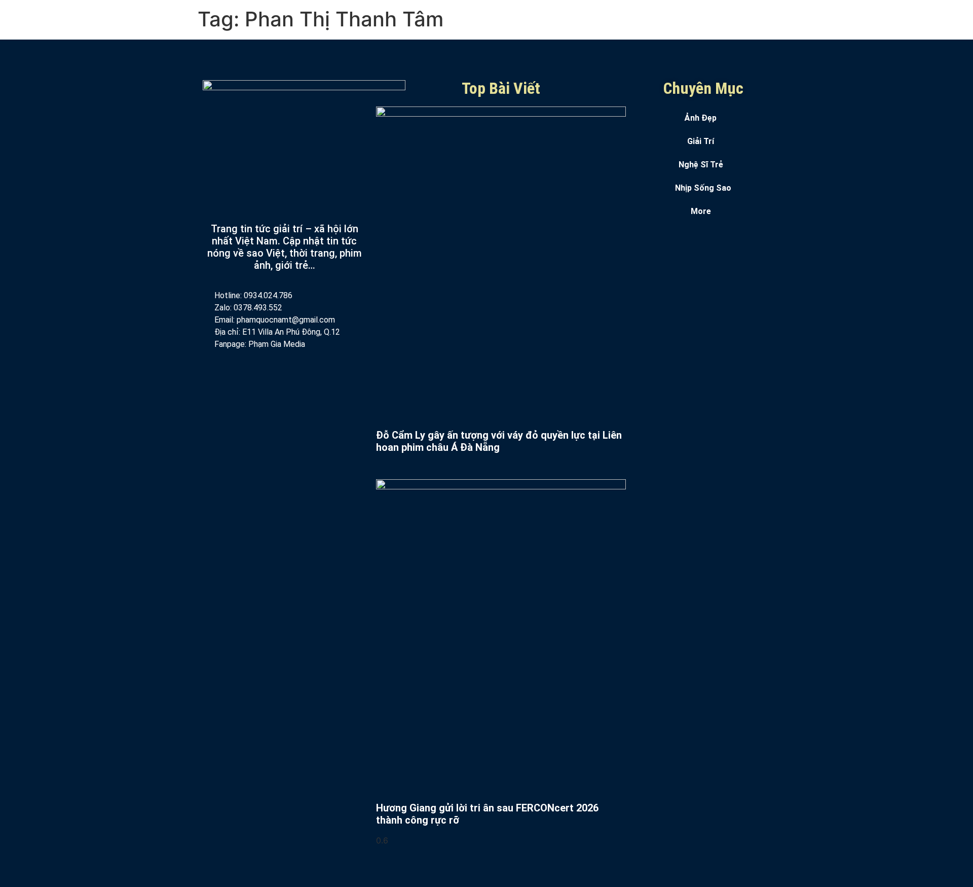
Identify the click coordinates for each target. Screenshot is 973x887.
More (701, 211)
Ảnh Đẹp (701, 118)
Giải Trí (700, 141)
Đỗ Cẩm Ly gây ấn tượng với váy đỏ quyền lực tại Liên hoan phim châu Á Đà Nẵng (499, 441)
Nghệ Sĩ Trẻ (701, 164)
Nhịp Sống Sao (703, 188)
